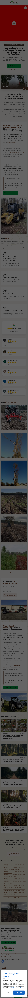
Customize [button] (8, 992)
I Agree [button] (19, 992)
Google (11, 987)
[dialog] (14, 983)
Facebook (16, 987)
